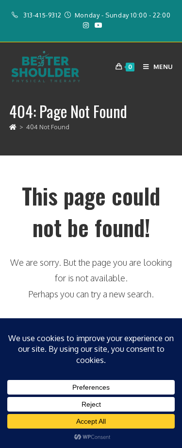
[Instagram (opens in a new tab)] (86, 25)
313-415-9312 (42, 15)
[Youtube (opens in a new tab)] (97, 25)
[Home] (13, 127)
